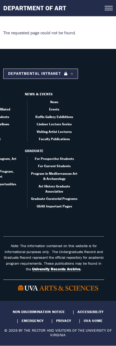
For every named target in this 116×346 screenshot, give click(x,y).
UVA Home (93, 320)
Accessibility (90, 312)
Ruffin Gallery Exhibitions (54, 117)
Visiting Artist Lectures (54, 131)
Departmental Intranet (35, 73)
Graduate (34, 150)
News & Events (39, 94)
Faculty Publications (54, 139)
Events (54, 109)
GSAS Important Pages (54, 206)
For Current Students (54, 166)
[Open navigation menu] (109, 8)
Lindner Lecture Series (54, 124)
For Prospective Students (54, 158)
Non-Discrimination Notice (39, 312)
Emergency (32, 320)
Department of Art (34, 8)
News (54, 102)
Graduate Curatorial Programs (54, 198)
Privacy (63, 320)
